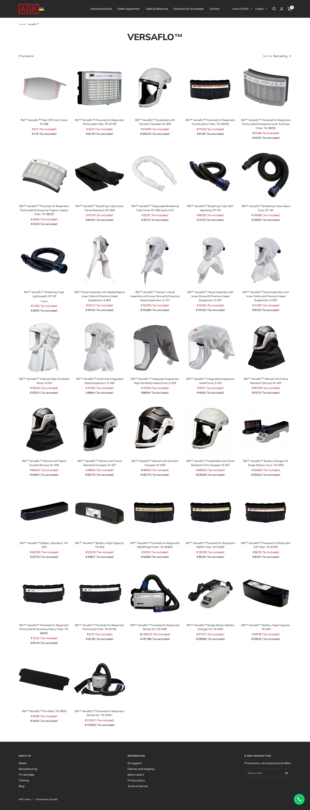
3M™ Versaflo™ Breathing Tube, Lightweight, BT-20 (44, 294)
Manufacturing (28, 769)
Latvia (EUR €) (240, 8)
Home (22, 24)
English (259, 8)
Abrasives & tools (101, 8)
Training (24, 780)
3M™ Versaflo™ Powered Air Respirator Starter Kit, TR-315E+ (100, 713)
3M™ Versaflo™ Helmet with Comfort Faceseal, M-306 (155, 463)
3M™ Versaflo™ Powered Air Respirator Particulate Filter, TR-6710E (100, 627)
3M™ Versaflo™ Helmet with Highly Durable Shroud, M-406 (44, 463)
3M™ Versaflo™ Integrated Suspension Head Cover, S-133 (210, 381)
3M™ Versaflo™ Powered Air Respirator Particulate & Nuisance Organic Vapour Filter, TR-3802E (44, 210)
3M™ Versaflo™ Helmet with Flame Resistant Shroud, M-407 (266, 381)
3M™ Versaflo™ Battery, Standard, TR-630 (44, 545)
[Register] (286, 773)
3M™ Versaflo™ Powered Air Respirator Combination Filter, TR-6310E (210, 122)
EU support (135, 763)
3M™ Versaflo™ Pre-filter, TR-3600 (44, 711)
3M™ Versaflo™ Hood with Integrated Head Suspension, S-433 (99, 381)
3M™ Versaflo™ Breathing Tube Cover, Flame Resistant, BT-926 (99, 208)
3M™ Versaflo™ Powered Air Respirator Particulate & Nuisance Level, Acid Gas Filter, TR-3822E (266, 124)
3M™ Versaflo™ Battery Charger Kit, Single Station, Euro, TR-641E (266, 463)
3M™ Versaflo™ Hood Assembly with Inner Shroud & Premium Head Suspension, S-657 (210, 296)
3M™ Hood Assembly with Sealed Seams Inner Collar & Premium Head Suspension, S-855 (99, 296)
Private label (26, 774)
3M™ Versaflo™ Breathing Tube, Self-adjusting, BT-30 (210, 208)
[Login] (281, 8)
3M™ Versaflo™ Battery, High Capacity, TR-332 (265, 627)
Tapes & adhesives (156, 8)
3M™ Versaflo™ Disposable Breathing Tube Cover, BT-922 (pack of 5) (155, 208)
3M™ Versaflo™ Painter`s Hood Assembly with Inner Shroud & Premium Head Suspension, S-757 (155, 296)
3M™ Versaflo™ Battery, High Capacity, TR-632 (99, 545)
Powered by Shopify (47, 799)
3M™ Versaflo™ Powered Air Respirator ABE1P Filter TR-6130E (210, 545)
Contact (214, 8)
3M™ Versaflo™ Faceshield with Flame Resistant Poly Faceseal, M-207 (210, 463)
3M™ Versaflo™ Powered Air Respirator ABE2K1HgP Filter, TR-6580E (155, 545)
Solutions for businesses (189, 8)
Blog (21, 786)
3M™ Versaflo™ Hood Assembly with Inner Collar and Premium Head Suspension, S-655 (266, 296)
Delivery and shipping (141, 769)
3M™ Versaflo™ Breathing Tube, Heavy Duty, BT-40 (265, 208)
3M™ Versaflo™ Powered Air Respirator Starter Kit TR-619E (155, 627)
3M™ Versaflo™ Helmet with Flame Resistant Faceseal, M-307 (100, 463)
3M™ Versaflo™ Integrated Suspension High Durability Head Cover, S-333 (155, 381)
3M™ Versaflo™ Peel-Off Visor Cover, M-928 (44, 122)
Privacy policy (136, 780)
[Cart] (289, 9)
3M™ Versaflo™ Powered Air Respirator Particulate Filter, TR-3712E (100, 122)
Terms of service (138, 786)
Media (22, 763)
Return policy (136, 774)
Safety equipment (129, 8)
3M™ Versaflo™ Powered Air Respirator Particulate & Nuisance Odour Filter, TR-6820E (44, 629)
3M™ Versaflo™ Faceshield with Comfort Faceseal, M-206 (155, 122)
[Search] (274, 8)
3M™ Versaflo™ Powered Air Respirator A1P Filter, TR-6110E (266, 545)
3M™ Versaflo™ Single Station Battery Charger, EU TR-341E (210, 627)
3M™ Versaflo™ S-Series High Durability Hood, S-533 (44, 381)
